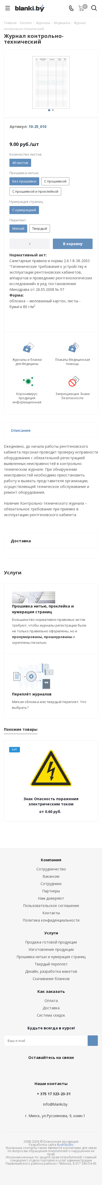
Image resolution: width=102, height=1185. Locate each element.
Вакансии (51, 876)
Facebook (49, 1069)
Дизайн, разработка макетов (51, 971)
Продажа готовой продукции (51, 942)
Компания (51, 859)
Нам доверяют (51, 898)
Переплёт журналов (32, 694)
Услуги (51, 932)
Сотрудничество (51, 868)
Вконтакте (36, 1069)
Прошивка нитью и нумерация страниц (51, 956)
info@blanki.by (55, 1104)
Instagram (63, 1069)
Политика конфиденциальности (51, 920)
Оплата (51, 1000)
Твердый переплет (51, 964)
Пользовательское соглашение (51, 905)
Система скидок (51, 1015)
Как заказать (51, 991)
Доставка (51, 1007)
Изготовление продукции (51, 949)
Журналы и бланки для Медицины (27, 362)
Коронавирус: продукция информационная (27, 398)
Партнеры (51, 890)
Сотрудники (51, 883)
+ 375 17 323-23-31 (54, 1093)
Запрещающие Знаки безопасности (72, 396)
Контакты (51, 912)
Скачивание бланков (51, 978)
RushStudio (65, 1144)
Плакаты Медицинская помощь (72, 362)
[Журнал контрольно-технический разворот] (51, 82)
